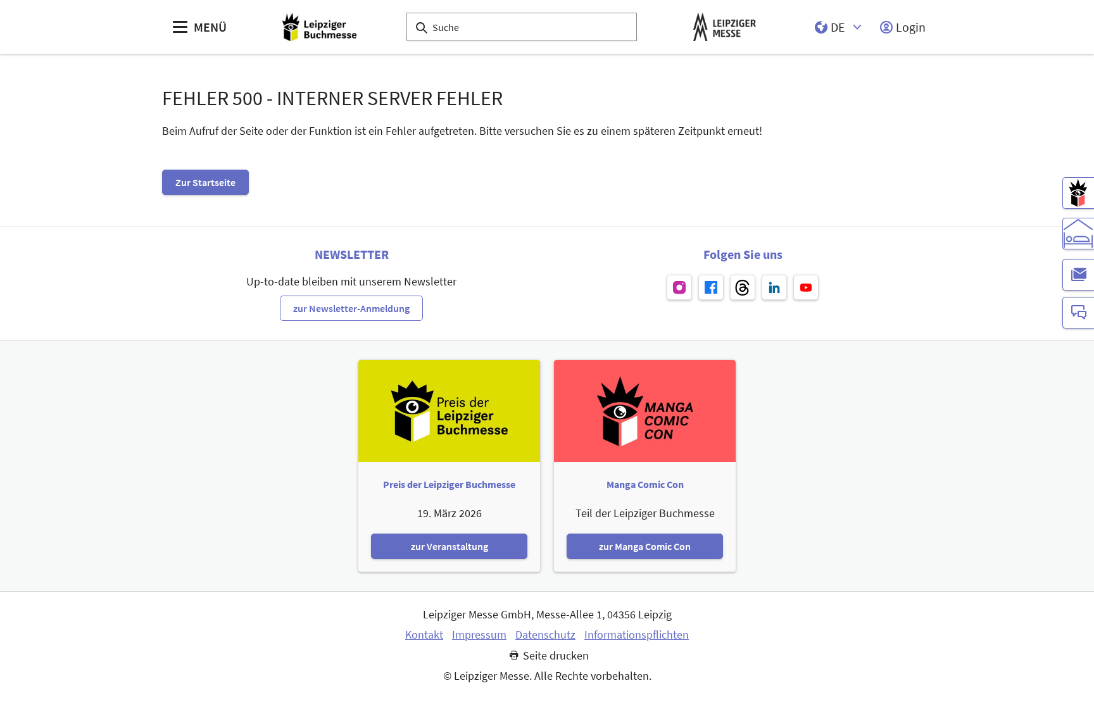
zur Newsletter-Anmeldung (351, 308)
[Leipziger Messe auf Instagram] (679, 287)
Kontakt (424, 635)
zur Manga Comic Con (645, 546)
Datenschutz (545, 635)
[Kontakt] (1078, 312)
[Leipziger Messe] (724, 27)
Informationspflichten (636, 635)
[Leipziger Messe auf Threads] (742, 287)
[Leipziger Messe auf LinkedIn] (774, 287)
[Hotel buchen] (1078, 233)
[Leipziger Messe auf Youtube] (806, 287)
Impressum (479, 635)
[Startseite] (319, 27)
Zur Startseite (205, 182)
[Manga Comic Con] (1078, 193)
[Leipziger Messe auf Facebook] (711, 287)
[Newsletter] (1078, 275)
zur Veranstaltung (449, 546)
